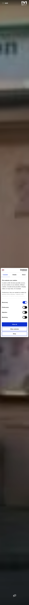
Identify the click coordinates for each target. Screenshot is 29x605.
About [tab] (24, 274)
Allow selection (14, 329)
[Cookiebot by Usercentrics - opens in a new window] (20, 270)
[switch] (25, 307)
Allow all (14, 324)
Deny (14, 333)
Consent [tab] (5, 274)
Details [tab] (15, 274)
